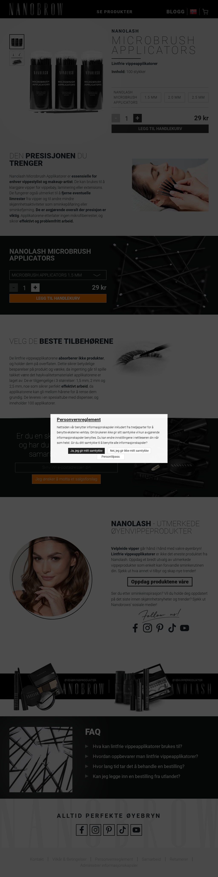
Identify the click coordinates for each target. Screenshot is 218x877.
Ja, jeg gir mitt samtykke (86, 451)
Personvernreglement (79, 419)
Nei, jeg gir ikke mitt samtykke (129, 451)
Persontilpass (111, 457)
